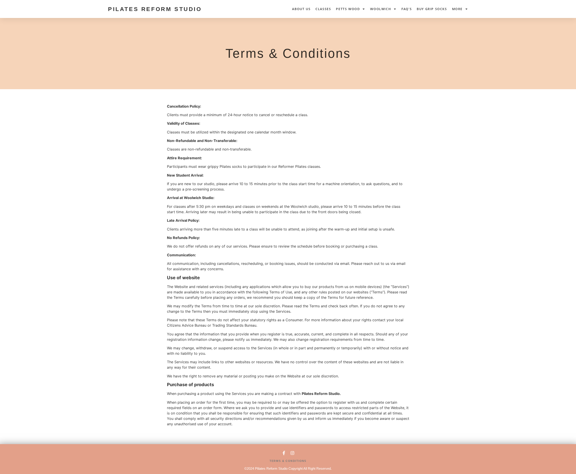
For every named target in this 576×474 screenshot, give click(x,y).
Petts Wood (348, 9)
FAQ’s (406, 9)
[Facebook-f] (284, 453)
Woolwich (380, 9)
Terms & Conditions (288, 461)
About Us (301, 9)
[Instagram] (292, 453)
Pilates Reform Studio (155, 9)
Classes (323, 9)
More (457, 9)
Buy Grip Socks (432, 9)
